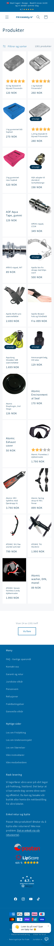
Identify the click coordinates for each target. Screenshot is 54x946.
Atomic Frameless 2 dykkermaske (40, 455)
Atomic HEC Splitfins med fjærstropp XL (12, 500)
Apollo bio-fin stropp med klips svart (38, 270)
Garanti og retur (14, 674)
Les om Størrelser (15, 747)
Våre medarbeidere (16, 762)
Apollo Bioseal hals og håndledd (39, 315)
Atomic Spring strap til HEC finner (37, 500)
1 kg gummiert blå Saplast (14, 130)
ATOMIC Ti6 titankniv (36, 545)
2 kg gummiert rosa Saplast (12, 178)
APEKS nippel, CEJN (37, 225)
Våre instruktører (15, 755)
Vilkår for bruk (39, 934)
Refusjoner (12, 696)
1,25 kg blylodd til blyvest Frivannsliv (39, 135)
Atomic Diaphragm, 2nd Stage (13, 406)
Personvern (12, 689)
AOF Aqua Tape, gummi (14, 213)
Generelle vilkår (14, 711)
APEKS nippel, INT (14, 267)
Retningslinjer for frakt (19, 939)
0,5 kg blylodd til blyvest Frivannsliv (14, 87)
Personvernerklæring (20, 934)
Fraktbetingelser (15, 704)
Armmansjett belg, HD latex (39, 358)
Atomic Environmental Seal (39, 394)
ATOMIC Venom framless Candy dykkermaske (13, 590)
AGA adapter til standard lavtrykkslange (38, 180)
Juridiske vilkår (14, 681)
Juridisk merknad (40, 939)
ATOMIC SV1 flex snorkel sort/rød (13, 545)
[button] (7, 17)
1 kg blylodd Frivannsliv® (36, 87)
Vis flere (27, 631)
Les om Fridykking (16, 732)
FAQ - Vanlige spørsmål (18, 659)
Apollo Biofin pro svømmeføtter (13, 315)
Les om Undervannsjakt (19, 740)
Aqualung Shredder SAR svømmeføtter (12, 360)
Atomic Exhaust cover (11, 441)
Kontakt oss (12, 666)
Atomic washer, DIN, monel (39, 579)
